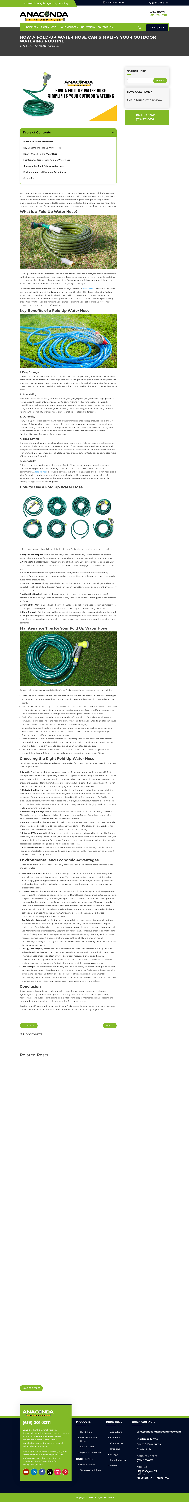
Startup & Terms (147, 1439)
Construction (117, 1443)
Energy (114, 1454)
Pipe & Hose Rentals (90, 1452)
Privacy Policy (87, 1464)
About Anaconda (114, 2)
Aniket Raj (28, 46)
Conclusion (28, 178)
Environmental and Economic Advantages (44, 172)
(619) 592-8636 (145, 119)
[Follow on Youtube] (26, 1471)
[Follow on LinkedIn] (34, 1471)
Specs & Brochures (149, 1444)
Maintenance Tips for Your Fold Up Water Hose (46, 160)
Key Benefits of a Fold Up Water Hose (42, 148)
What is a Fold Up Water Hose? (38, 141)
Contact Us (104, 27)
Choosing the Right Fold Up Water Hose (43, 166)
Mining (113, 1465)
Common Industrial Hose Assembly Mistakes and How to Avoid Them (66, 1268)
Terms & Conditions (90, 1470)
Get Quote (157, 27)
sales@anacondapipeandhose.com (159, 1431)
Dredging (115, 1449)
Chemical (115, 1437)
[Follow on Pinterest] (65, 1472)
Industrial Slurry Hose (88, 1439)
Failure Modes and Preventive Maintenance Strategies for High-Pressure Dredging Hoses (78, 1161)
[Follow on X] (50, 1472)
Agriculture (116, 1432)
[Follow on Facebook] (42, 1471)
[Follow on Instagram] (57, 1471)
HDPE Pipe (30, 27)
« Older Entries (31, 1388)
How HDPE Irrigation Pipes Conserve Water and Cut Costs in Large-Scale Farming (74, 1376)
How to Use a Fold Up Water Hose (40, 154)
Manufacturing (118, 1460)
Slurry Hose (48, 27)
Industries (87, 27)
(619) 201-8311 (160, 2)
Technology (53, 46)
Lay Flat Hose (68, 27)
